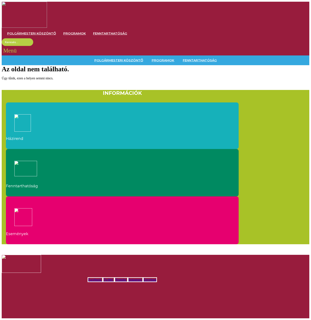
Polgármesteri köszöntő (31, 33)
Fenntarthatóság (110, 33)
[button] (10, 50)
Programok (74, 33)
